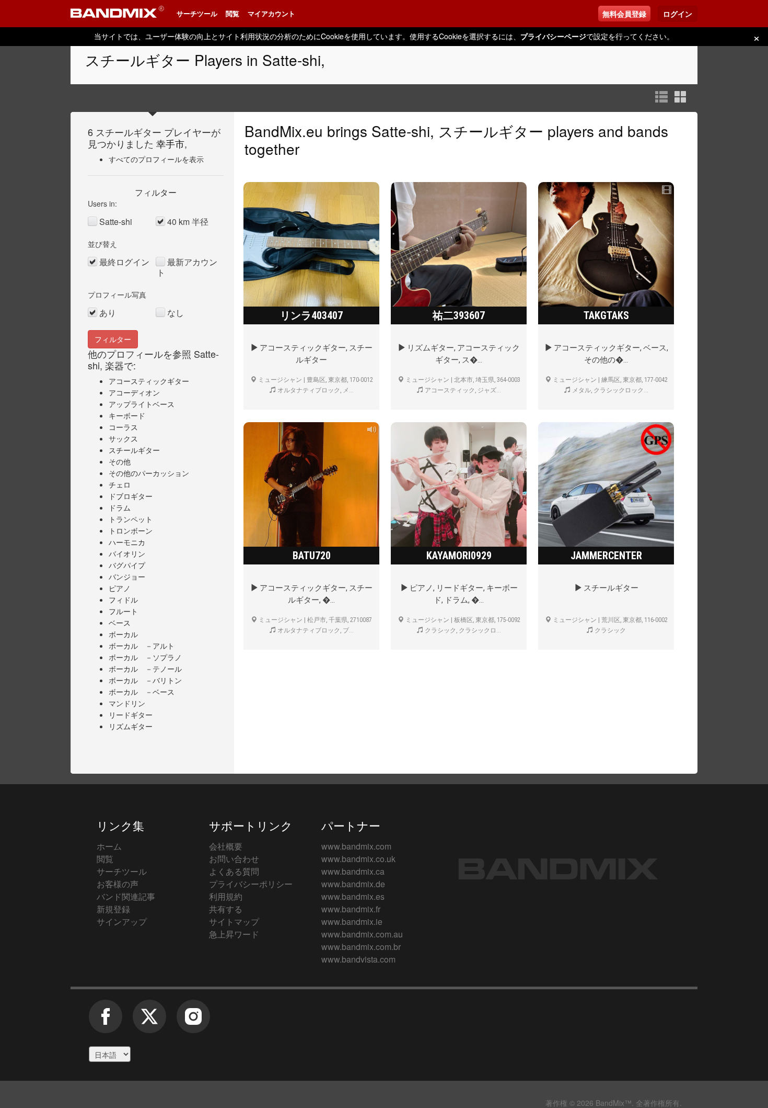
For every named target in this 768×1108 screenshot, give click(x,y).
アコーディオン (134, 392)
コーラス (123, 427)
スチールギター (134, 450)
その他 (120, 461)
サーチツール (197, 13)
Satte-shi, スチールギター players (482, 130)
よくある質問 (234, 871)
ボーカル (123, 634)
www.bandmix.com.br (361, 947)
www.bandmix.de (353, 884)
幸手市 (170, 143)
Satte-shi (115, 222)
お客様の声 (117, 884)
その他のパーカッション (149, 473)
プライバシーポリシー (251, 884)
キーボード (127, 415)
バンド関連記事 (126, 896)
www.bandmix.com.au (362, 934)
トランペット (131, 519)
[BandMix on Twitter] (149, 1021)
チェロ (120, 484)
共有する (225, 909)
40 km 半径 (187, 222)
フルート (123, 611)
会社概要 (225, 846)
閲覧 (232, 13)
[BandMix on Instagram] (193, 1021)
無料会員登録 (624, 13)
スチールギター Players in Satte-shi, (205, 59)
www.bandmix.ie (351, 921)
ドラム (120, 507)
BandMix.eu (284, 130)
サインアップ (122, 921)
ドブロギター (131, 496)
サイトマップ (234, 921)
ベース (120, 622)
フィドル (123, 599)
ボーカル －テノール (145, 668)
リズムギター (131, 726)
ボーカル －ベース (141, 691)
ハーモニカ (127, 542)
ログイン (677, 13)
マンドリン (127, 703)
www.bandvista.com (358, 959)
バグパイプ (127, 565)
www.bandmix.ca (353, 871)
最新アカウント (187, 267)
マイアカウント (271, 13)
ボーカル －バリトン (145, 680)
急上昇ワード (234, 934)
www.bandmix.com (356, 846)
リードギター (131, 714)
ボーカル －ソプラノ (145, 657)
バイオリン (127, 553)
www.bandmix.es (353, 896)
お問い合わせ (234, 859)
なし (175, 313)
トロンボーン (131, 530)
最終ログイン (124, 262)
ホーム (109, 846)
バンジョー (127, 576)
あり (107, 313)
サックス (123, 438)
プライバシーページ (553, 36)
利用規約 (225, 896)
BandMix (558, 868)
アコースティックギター (149, 381)
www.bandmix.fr (350, 909)
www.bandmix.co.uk (358, 859)
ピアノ (120, 588)
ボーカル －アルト (141, 645)
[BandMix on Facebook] (105, 1021)
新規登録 (113, 909)
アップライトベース (141, 404)
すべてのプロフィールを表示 (156, 159)
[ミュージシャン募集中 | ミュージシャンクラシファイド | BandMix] (117, 14)
